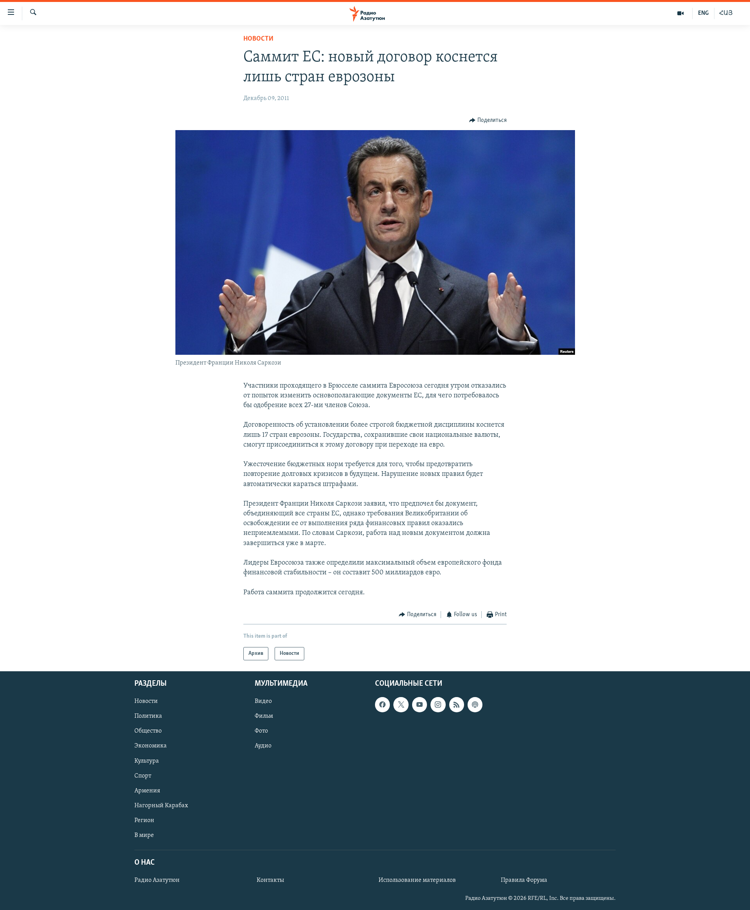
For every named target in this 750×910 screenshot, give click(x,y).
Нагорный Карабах (161, 806)
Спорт (142, 776)
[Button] (488, 120)
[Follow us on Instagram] (437, 704)
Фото (261, 731)
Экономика (150, 746)
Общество (148, 731)
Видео (263, 702)
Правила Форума (524, 880)
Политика (148, 716)
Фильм (264, 716)
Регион (144, 820)
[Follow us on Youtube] (419, 704)
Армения (147, 791)
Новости (258, 39)
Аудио (263, 746)
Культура (146, 761)
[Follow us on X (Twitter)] (400, 704)
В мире (144, 835)
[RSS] (456, 704)
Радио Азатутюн (157, 880)
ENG (703, 13)
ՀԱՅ (726, 13)
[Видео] (681, 13)
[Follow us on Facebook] (382, 704)
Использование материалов (417, 880)
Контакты (270, 880)
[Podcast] (475, 704)
